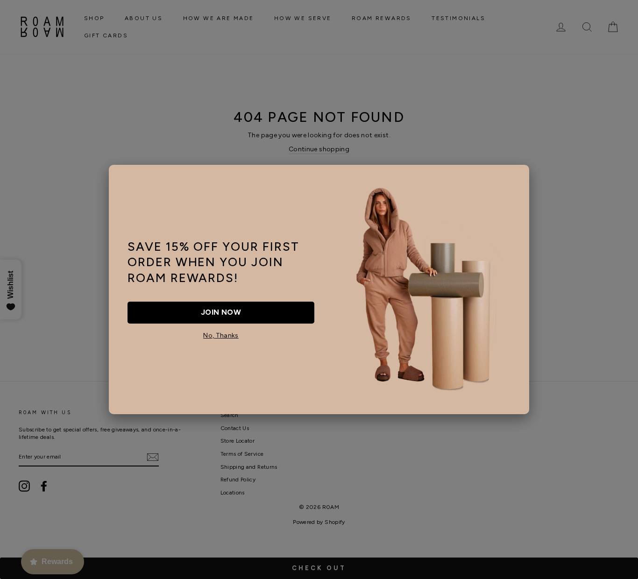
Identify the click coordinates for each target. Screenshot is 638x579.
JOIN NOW (221, 312)
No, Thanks (221, 335)
